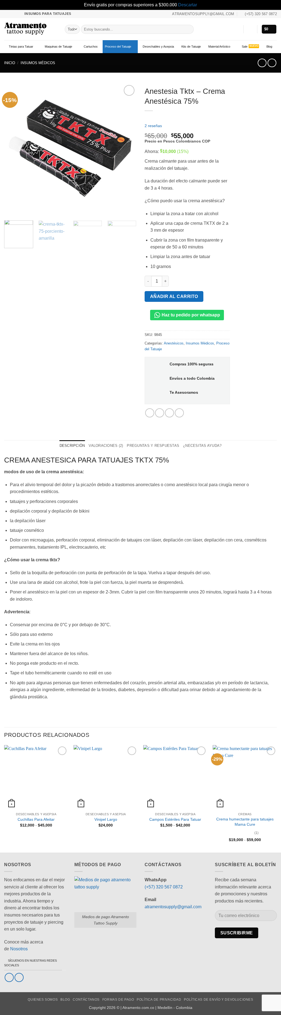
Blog (269, 46)
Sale (245, 46)
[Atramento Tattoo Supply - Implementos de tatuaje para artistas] (30, 29)
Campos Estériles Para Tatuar (175, 819)
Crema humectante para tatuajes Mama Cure (245, 822)
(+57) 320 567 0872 (164, 887)
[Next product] (262, 63)
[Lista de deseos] (237, 29)
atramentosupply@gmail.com (173, 906)
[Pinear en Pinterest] (169, 412)
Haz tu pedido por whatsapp (190, 315)
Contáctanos (86, 1000)
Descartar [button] (187, 4)
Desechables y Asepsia (158, 46)
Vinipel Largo (105, 819)
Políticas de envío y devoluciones (218, 1000)
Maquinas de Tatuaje (58, 46)
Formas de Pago (118, 1000)
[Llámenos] (17, 14)
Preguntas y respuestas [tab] (153, 446)
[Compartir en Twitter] (159, 412)
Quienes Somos (43, 1000)
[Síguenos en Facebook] (7, 14)
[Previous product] (272, 63)
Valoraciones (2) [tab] (106, 446)
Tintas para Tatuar (21, 46)
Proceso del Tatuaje (118, 46)
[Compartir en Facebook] (149, 412)
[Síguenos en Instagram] (12, 14)
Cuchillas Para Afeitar (36, 819)
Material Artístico (219, 46)
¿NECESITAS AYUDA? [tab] (202, 446)
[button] (250, 29)
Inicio (9, 63)
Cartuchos (91, 46)
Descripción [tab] (72, 446)
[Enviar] (188, 29)
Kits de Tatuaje (191, 46)
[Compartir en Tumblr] (179, 412)
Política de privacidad (159, 1000)
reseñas (153, 126)
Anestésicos (174, 343)
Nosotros (19, 948)
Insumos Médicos (38, 63)
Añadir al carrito (174, 296)
